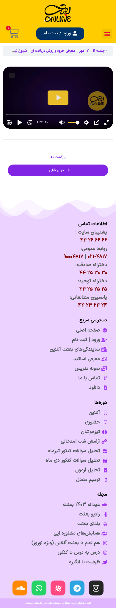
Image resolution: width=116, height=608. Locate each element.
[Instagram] (96, 588)
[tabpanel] (58, 98)
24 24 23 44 (92, 305)
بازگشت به (58, 157)
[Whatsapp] (39, 588)
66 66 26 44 (93, 240)
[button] (107, 34)
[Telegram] (77, 588)
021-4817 (97, 256)
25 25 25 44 (93, 289)
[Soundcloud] (19, 588)
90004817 (73, 256)
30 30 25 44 (93, 273)
